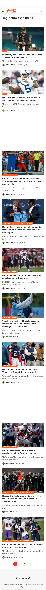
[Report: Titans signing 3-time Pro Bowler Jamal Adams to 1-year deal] (23, 260)
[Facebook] (16, 578)
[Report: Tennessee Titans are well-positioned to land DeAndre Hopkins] (23, 435)
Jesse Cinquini (10, 65)
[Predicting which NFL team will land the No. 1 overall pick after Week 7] (23, 39)
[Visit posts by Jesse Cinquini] (3, 65)
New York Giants (10, 223)
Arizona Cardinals (10, 492)
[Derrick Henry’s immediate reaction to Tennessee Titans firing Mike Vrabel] (23, 354)
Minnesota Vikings (10, 540)
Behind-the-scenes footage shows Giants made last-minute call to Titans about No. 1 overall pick (22, 230)
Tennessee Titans (10, 175)
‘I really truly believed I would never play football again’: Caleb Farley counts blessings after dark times (21, 324)
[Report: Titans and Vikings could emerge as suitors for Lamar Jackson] (23, 529)
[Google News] (26, 578)
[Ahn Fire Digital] (11, 10)
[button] (4, 10)
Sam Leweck (9, 512)
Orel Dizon (8, 557)
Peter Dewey (9, 463)
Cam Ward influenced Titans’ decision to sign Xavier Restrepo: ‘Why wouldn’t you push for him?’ (21, 181)
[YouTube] (22, 578)
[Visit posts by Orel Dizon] (3, 557)
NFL (5, 51)
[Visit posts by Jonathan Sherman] (3, 337)
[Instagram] (29, 578)
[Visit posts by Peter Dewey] (3, 463)
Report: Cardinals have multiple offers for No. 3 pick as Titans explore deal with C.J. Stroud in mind (22, 499)
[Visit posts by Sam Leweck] (3, 512)
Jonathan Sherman (11, 337)
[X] (19, 578)
